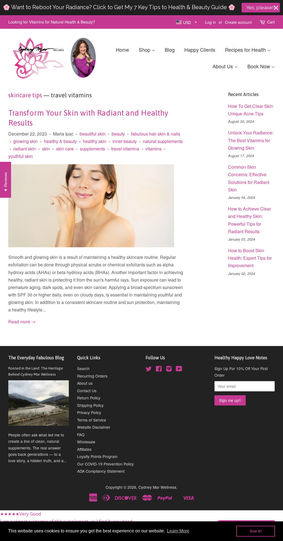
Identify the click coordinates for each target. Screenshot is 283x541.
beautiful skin (93, 134)
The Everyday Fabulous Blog (36, 357)
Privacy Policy (89, 412)
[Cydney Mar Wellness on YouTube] (179, 369)
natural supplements (163, 141)
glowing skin (25, 141)
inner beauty (124, 141)
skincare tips (25, 95)
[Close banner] (276, 8)
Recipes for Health (246, 49)
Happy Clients (199, 49)
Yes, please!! (260, 7)
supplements (92, 148)
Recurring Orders (92, 376)
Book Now (259, 66)
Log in (210, 22)
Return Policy (88, 397)
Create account (238, 22)
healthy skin (94, 141)
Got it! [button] (256, 531)
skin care (65, 148)
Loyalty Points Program (97, 456)
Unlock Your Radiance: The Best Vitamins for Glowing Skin (250, 140)
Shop (145, 49)
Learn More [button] (178, 531)
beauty (118, 134)
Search (83, 368)
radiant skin (24, 148)
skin (46, 148)
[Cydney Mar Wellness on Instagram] (169, 369)
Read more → (22, 321)
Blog (170, 49)
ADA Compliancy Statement (101, 471)
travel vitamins (125, 148)
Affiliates (84, 449)
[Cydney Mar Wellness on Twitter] (149, 369)
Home (122, 49)
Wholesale (86, 441)
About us (85, 383)
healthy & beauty (60, 141)
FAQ (81, 434)
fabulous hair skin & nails (155, 134)
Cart (271, 22)
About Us (223, 66)
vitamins (153, 148)
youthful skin (20, 156)
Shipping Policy (90, 405)
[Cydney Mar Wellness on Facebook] (159, 369)
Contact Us (86, 390)
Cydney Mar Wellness (157, 487)
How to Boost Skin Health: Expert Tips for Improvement (250, 258)
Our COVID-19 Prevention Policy (105, 464)
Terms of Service (91, 420)
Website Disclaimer (93, 427)
